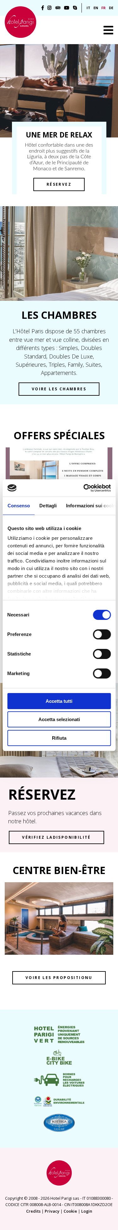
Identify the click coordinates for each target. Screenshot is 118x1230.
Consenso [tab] (18, 505)
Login (86, 1211)
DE (111, 7)
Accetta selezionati (59, 719)
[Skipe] (75, 8)
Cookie (70, 1211)
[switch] (102, 634)
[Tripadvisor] (57, 8)
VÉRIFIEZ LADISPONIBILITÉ (56, 837)
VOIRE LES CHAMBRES (59, 389)
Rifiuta (59, 738)
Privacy (52, 1211)
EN (95, 7)
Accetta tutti (59, 701)
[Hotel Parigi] (20, 22)
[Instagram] (50, 8)
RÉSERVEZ (59, 184)
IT (88, 7)
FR (103, 7)
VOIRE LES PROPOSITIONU (59, 977)
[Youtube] (66, 8)
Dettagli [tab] (48, 505)
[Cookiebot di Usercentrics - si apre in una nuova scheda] (84, 488)
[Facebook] (43, 8)
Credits (33, 1211)
